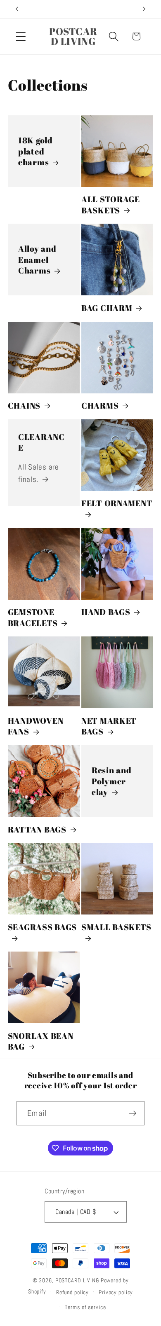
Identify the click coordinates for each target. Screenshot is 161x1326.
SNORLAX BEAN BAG (40, 1041)
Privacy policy (116, 1292)
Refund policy (72, 1292)
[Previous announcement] (17, 9)
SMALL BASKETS (116, 927)
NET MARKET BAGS (109, 726)
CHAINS (24, 405)
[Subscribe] (132, 1113)
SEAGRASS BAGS (42, 927)
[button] (20, 36)
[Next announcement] (144, 9)
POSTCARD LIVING (77, 1280)
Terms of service (85, 1307)
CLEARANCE (41, 442)
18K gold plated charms (35, 151)
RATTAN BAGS (37, 829)
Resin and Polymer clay (111, 781)
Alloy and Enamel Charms (37, 259)
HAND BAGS (105, 611)
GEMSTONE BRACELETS (32, 617)
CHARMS (99, 405)
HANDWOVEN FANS (35, 726)
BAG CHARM (106, 307)
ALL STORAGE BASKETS (110, 204)
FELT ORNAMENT (116, 503)
